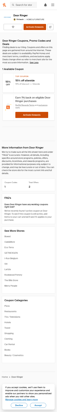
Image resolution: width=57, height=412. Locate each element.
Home (5, 377)
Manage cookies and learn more (21, 399)
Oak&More (9, 242)
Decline (19, 405)
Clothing (8, 338)
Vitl (5, 263)
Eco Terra (9, 247)
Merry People (10, 285)
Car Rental (9, 344)
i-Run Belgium (11, 258)
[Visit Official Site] (50, 27)
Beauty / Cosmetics (13, 355)
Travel (7, 327)
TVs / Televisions (12, 317)
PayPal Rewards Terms (24, 105)
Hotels (7, 322)
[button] (53, 5)
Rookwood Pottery (13, 274)
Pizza (7, 306)
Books (7, 349)
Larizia (7, 269)
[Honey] (4, 5)
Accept (38, 405)
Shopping (9, 333)
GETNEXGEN (11, 252)
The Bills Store (11, 280)
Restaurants (10, 311)
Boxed (7, 236)
